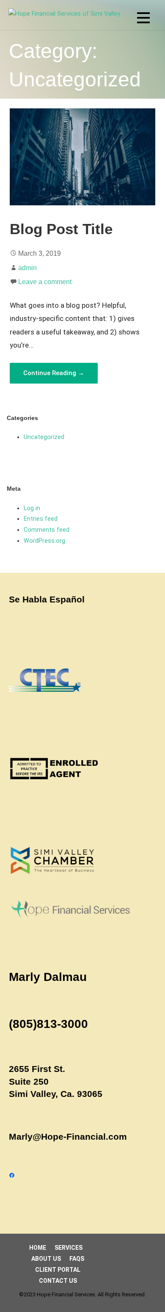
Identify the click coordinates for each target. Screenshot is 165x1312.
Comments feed (46, 529)
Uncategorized (44, 437)
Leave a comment (45, 281)
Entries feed (41, 518)
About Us (46, 1258)
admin (27, 267)
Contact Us (58, 1280)
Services (68, 1247)
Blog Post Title (61, 229)
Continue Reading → (53, 373)
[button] (143, 19)
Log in (32, 508)
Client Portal (57, 1269)
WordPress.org (44, 540)
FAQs (76, 1258)
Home (37, 1247)
